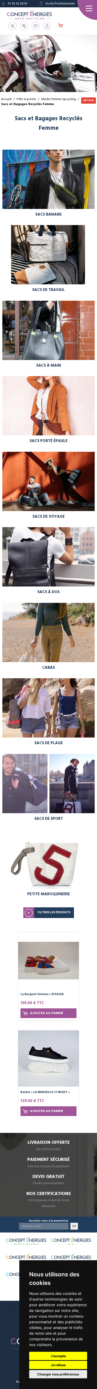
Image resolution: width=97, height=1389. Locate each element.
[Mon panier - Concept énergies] (60, 26)
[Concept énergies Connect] (26, 1258)
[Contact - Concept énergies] (36, 26)
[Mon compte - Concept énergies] (47, 26)
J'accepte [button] (58, 1356)
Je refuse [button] (58, 1365)
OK (74, 1226)
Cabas (48, 667)
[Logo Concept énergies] (29, 15)
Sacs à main (48, 365)
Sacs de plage (48, 743)
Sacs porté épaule (49, 441)
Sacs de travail (48, 290)
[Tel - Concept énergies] (24, 26)
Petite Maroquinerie (48, 894)
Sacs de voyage (48, 516)
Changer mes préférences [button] (58, 1374)
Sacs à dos (48, 592)
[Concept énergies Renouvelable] (26, 1241)
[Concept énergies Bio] (71, 1241)
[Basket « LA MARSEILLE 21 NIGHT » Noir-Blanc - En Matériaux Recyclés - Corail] (48, 1058)
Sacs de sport (48, 818)
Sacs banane (48, 214)
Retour (88, 100)
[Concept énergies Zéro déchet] (71, 1258)
